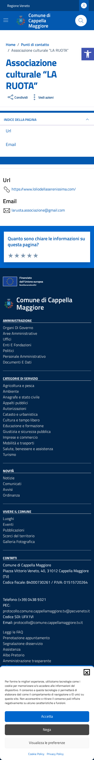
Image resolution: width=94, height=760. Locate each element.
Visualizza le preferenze (47, 742)
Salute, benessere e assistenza (28, 449)
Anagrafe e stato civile (21, 397)
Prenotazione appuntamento (26, 638)
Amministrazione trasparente (27, 661)
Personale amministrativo (24, 356)
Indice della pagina (20, 119)
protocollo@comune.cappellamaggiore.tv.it (48, 622)
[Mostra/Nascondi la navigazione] (6, 20)
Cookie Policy (36, 754)
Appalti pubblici (15, 403)
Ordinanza (11, 495)
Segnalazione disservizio (23, 643)
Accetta (47, 716)
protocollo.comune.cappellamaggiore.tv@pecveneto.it (46, 611)
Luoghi (8, 518)
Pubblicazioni (13, 530)
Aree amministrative (20, 333)
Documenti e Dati (17, 362)
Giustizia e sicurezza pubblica (27, 431)
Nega (47, 729)
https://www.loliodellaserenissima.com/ (44, 189)
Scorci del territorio (18, 536)
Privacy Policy (55, 754)
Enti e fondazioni (17, 345)
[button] (87, 54)
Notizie (8, 478)
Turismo (9, 454)
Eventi (8, 524)
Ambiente (11, 391)
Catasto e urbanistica (20, 414)
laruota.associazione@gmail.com (38, 210)
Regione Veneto (18, 5)
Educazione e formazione (23, 426)
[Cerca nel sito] (81, 20)
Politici (8, 350)
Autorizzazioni (14, 408)
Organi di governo (18, 327)
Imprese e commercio (20, 437)
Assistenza (11, 649)
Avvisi (8, 489)
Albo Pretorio (13, 655)
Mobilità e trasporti (18, 443)
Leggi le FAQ (13, 632)
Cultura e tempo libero (21, 420)
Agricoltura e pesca (18, 385)
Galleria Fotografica (19, 541)
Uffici (7, 339)
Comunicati (12, 483)
